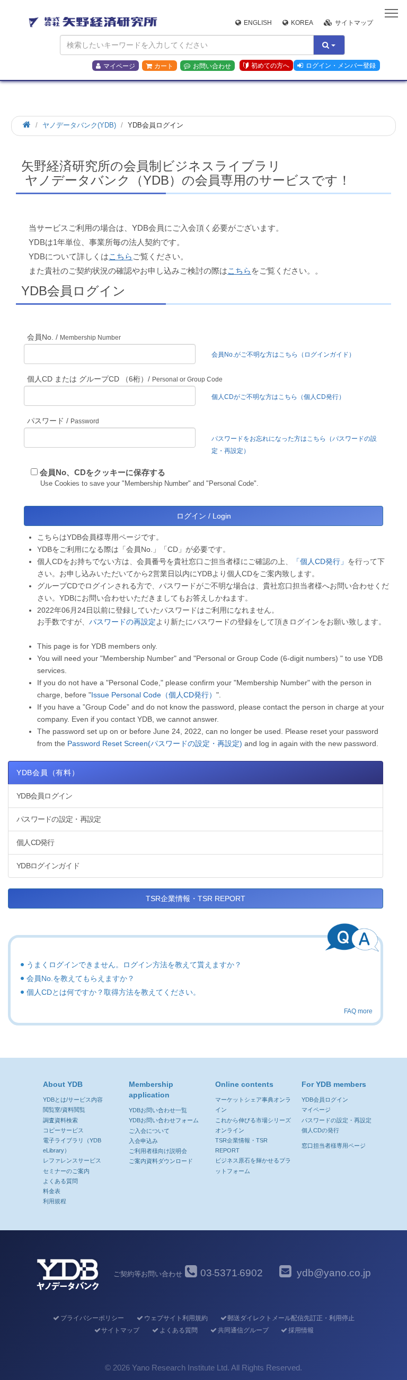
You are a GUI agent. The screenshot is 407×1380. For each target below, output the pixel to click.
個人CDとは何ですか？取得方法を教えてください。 (113, 992)
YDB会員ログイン (44, 796)
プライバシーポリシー (92, 1318)
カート (163, 66)
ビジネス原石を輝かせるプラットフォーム (253, 1165)
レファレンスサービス (72, 1160)
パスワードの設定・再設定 (58, 819)
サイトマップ (354, 22)
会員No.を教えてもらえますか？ (80, 978)
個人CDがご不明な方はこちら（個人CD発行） (278, 397)
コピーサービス (63, 1130)
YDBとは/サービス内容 (73, 1099)
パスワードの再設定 (122, 622)
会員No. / (74, 337)
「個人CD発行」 (320, 561)
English (258, 22)
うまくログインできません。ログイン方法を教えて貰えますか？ (134, 964)
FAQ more (358, 1011)
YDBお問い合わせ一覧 (158, 1110)
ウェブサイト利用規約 (175, 1318)
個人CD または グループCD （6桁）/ (125, 379)
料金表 (51, 1191)
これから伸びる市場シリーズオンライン (253, 1125)
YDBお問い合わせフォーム (164, 1120)
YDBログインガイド (47, 865)
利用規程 (54, 1201)
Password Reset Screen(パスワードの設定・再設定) (154, 743)
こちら (120, 256)
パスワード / (63, 420)
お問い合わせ (212, 66)
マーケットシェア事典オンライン (253, 1104)
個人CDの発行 (320, 1130)
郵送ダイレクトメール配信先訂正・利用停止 (291, 1318)
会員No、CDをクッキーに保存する (102, 472)
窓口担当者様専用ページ (334, 1145)
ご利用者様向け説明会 (158, 1151)
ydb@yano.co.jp (334, 1272)
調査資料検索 (60, 1120)
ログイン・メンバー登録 (341, 65)
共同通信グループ (243, 1330)
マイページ (119, 66)
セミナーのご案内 (66, 1171)
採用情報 (301, 1330)
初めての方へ (270, 65)
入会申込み (143, 1141)
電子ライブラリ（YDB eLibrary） (72, 1145)
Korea (302, 22)
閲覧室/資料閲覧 (64, 1109)
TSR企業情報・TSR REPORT (195, 898)
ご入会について (149, 1131)
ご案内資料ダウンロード (161, 1161)
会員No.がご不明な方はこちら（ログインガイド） (286, 354)
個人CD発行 (35, 842)
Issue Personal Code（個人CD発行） (153, 695)
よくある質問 (60, 1181)
